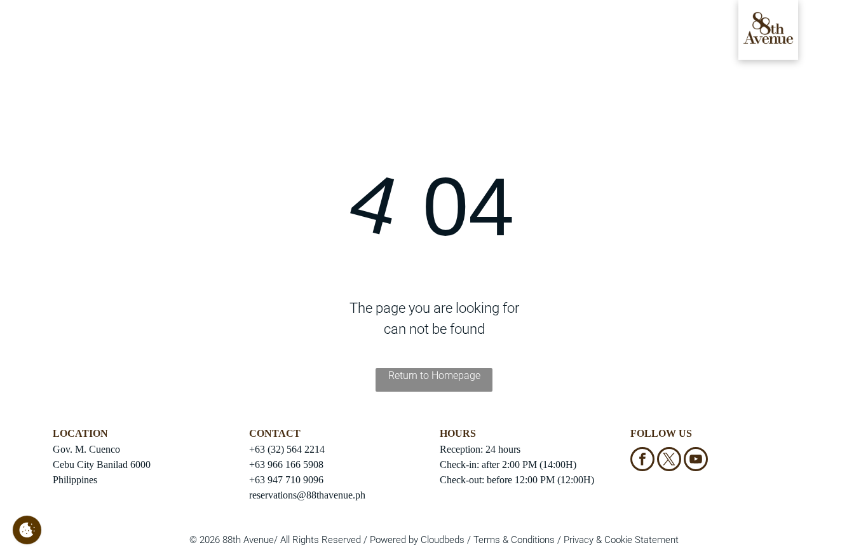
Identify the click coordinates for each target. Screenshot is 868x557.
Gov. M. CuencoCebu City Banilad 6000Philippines (102, 464)
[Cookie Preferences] (27, 530)
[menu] (27, 31)
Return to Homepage (434, 375)
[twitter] (669, 460)
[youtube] (696, 460)
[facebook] (642, 460)
